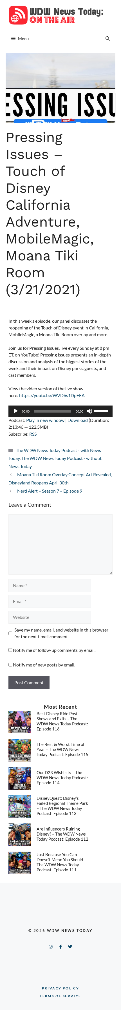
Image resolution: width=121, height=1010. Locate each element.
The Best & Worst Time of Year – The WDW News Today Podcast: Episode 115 (62, 749)
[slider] (102, 411)
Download (78, 420)
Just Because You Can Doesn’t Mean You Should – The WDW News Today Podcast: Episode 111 (61, 862)
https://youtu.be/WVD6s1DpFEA (52, 395)
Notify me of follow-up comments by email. (54, 650)
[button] (107, 38)
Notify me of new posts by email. (44, 664)
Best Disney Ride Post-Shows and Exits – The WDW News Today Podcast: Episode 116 (62, 721)
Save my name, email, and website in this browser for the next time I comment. (61, 633)
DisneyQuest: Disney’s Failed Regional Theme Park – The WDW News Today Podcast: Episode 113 (62, 806)
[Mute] (89, 411)
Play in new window (45, 420)
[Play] (16, 411)
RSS (33, 434)
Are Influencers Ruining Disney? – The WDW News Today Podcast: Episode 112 (62, 833)
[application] (60, 411)
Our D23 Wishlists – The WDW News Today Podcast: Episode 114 (62, 777)
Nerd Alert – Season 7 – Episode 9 (49, 490)
